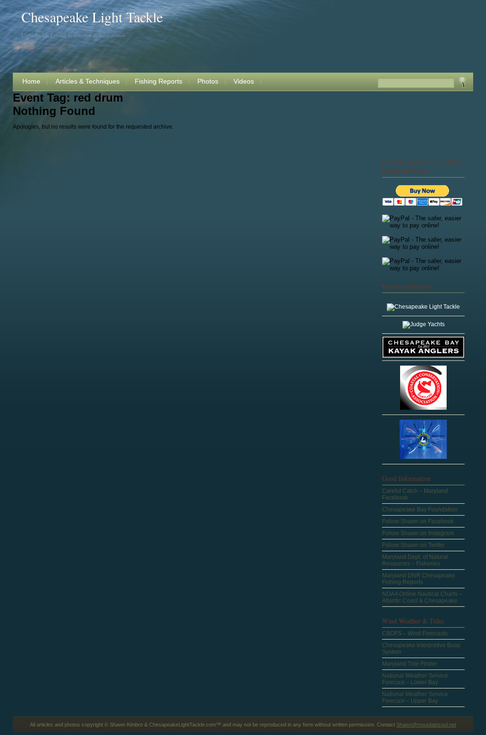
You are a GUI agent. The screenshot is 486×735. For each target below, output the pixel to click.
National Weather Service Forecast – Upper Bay (415, 697)
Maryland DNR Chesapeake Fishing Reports (418, 578)
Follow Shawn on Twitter (413, 545)
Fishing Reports (158, 81)
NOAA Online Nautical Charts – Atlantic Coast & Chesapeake (422, 597)
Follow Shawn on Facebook (418, 521)
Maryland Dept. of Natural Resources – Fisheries (415, 560)
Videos (244, 81)
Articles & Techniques (88, 81)
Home (31, 81)
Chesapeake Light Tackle (92, 16)
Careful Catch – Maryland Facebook (415, 494)
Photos (207, 81)
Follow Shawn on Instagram (418, 533)
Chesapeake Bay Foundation (420, 509)
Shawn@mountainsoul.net (426, 724)
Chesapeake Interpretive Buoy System (421, 648)
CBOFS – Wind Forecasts (415, 633)
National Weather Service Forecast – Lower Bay (415, 679)
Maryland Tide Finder (409, 663)
